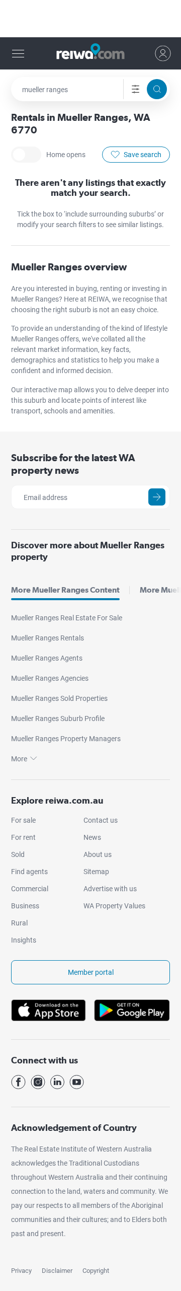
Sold (18, 854)
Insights (23, 940)
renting (112, 288)
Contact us (100, 820)
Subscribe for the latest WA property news (73, 464)
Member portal (91, 972)
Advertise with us (110, 889)
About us (97, 854)
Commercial (29, 889)
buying (86, 288)
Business (25, 906)
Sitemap (96, 872)
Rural (19, 923)
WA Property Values (114, 906)
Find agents (29, 872)
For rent (23, 837)
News (92, 837)
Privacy (21, 1270)
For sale (23, 820)
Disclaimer (57, 1270)
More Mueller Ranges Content (65, 590)
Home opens (26, 155)
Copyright (95, 1270)
